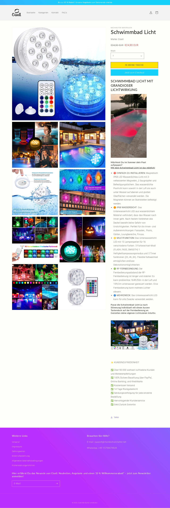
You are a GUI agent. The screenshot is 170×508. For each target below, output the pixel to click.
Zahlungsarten (18, 451)
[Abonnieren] (57, 483)
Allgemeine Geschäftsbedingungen (27, 461)
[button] (145, 13)
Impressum (17, 447)
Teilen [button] (116, 417)
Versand (15, 442)
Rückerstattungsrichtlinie (23, 465)
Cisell (79, 502)
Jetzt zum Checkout (134, 72)
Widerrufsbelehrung (21, 456)
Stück (113, 51)
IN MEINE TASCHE (134, 65)
